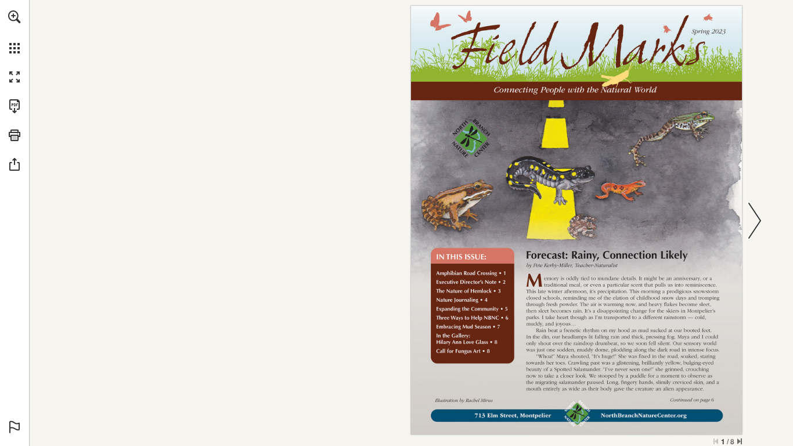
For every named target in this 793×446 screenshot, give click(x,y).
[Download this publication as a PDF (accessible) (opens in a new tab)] (14, 106)
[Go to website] (644, 415)
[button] (14, 16)
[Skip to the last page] (739, 441)
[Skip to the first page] (715, 441)
